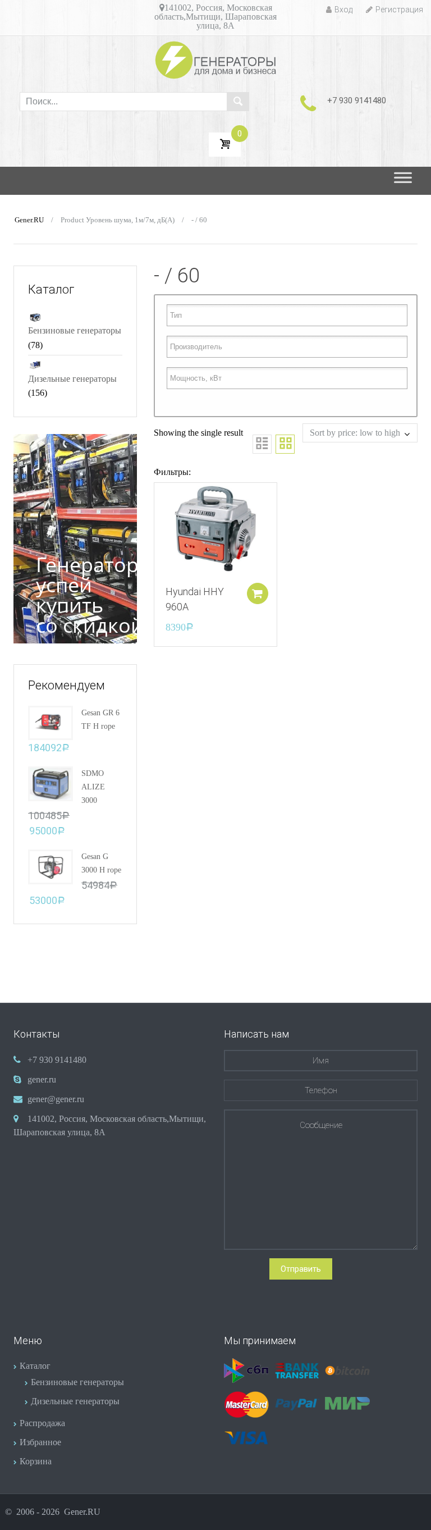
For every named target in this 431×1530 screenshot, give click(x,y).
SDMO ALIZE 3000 (93, 787)
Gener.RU (29, 220)
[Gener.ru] (216, 59)
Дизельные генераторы (72, 378)
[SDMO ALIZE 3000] (50, 783)
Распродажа (42, 1423)
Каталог (35, 1366)
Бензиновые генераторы (74, 330)
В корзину (257, 593)
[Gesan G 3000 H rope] (50, 866)
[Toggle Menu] (403, 180)
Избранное (40, 1442)
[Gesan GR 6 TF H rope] (50, 722)
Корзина (36, 1461)
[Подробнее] (215, 528)
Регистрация (399, 9)
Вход (343, 9)
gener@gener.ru (55, 1099)
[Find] (238, 101)
